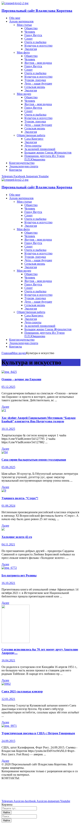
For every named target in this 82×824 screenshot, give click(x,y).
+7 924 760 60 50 (12, 794)
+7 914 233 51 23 (12, 791)
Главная (7, 353)
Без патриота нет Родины (19, 575)
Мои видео (19, 353)
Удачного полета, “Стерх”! (20, 498)
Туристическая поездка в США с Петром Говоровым (38, 733)
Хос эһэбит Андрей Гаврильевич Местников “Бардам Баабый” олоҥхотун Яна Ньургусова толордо (39, 419)
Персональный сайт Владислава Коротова (37, 11)
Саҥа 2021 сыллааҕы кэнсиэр (22, 691)
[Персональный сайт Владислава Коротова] (15, 3)
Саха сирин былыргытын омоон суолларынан (34, 459)
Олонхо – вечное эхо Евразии (21, 379)
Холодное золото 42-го (17, 537)
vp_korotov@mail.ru (14, 784)
